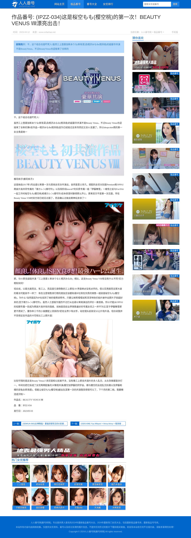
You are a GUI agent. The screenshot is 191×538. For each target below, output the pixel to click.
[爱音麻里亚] (97, 473)
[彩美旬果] (78, 473)
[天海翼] (97, 497)
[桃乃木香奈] (116, 473)
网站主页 (59, 4)
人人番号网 (146, 32)
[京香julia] (78, 497)
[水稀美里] (116, 497)
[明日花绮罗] (59, 473)
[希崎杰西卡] (59, 497)
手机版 (175, 32)
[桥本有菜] (40, 473)
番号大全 (92, 4)
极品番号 (76, 4)
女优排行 (108, 4)
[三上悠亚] (21, 473)
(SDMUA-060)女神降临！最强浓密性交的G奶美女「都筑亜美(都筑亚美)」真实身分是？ (45, 424)
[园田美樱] (40, 497)
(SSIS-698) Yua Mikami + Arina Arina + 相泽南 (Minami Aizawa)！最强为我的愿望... (103, 424)
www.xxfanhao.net (47, 32)
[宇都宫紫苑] (21, 497)
